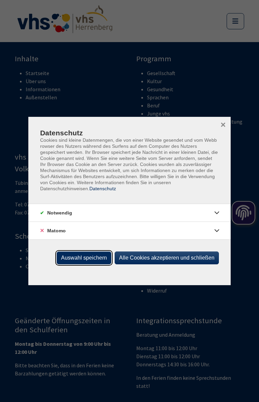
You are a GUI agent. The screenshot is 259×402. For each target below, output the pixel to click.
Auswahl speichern (84, 258)
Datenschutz (102, 188)
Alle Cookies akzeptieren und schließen (166, 258)
